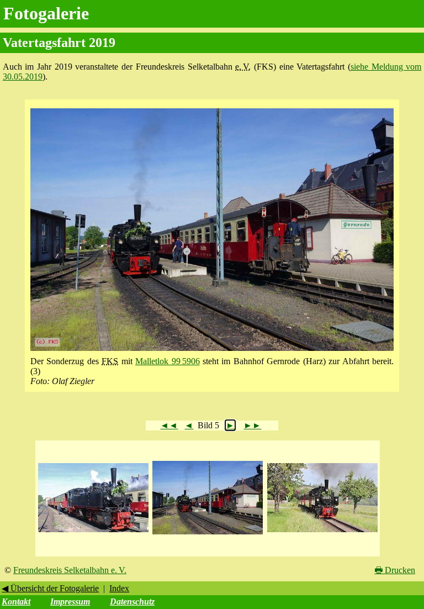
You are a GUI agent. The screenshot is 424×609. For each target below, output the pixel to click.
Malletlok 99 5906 (167, 361)
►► (252, 425)
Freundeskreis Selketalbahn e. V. (69, 570)
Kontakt (16, 601)
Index (119, 588)
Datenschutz (132, 601)
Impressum (70, 601)
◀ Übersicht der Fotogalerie (50, 588)
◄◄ (169, 425)
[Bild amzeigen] (93, 532)
